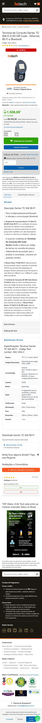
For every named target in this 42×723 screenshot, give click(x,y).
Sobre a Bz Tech (7, 646)
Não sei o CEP (8, 172)
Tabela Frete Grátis (32, 154)
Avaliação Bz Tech (26, 649)
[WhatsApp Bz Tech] (37, 719)
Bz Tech (20, 3)
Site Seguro (35, 668)
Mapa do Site (29, 654)
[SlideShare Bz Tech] (32, 631)
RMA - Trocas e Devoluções (28, 665)
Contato (4, 662)
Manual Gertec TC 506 (14, 445)
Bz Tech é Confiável (10, 652)
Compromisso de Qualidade (22, 646)
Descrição (7, 195)
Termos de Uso (24, 668)
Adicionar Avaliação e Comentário (22, 470)
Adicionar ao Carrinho (23, 141)
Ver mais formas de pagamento (13, 127)
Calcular (21, 168)
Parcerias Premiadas (24, 652)
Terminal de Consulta (29, 102)
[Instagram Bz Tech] (4, 631)
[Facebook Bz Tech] (9, 631)
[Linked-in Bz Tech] (26, 631)
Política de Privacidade (11, 668)
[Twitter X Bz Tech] (15, 631)
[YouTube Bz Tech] (21, 631)
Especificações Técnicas (26, 195)
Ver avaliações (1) (23, 45)
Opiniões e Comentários (11, 649)
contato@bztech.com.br (25, 706)
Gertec (14, 27)
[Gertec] (9, 88)
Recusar (20, 719)
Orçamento (12, 662)
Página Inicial (7, 27)
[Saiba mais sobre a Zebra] (21, 533)
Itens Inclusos (9, 324)
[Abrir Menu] (4, 3)
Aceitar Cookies (31, 719)
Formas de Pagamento (25, 662)
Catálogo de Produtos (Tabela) (13, 654)
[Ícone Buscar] (37, 10)
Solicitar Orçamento (21, 147)
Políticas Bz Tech (10, 331)
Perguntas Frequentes (11, 665)
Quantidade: (8, 131)
